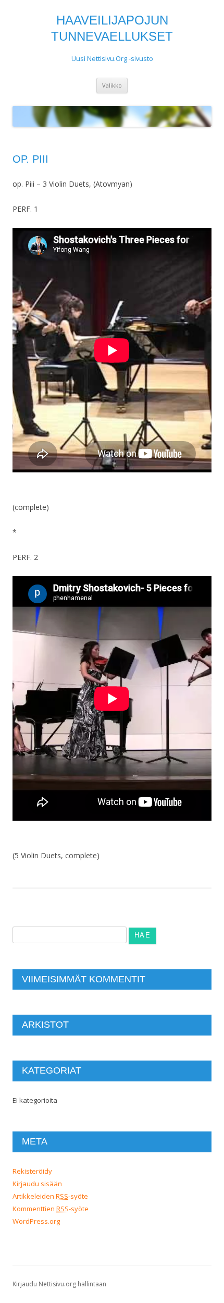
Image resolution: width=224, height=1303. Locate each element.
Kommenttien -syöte (51, 1208)
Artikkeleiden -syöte (50, 1196)
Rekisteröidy (32, 1171)
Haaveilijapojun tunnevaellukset (112, 28)
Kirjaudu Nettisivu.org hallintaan (59, 1284)
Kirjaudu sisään (37, 1183)
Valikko (112, 85)
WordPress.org (36, 1221)
